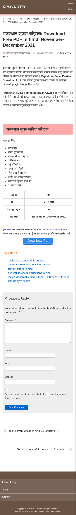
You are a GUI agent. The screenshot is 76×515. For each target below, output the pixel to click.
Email (8, 363)
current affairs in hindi (20, 268)
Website (9, 377)
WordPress (29, 511)
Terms (5, 489)
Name (8, 350)
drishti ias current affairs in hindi (26, 260)
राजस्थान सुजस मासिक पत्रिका (18, 53)
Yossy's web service (52, 511)
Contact (6, 497)
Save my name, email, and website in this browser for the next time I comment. (35, 396)
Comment (10, 320)
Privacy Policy (9, 482)
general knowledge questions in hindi (29, 264)
